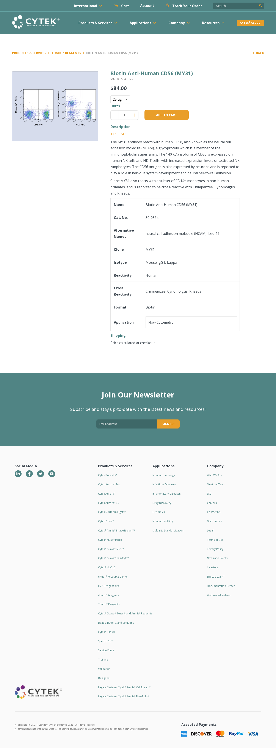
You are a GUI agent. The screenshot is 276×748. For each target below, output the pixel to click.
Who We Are (214, 475)
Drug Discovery (161, 503)
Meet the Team (216, 484)
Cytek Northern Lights (111, 512)
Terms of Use (215, 540)
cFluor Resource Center (113, 576)
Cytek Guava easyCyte (113, 558)
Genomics (158, 512)
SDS (124, 134)
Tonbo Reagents (66, 53)
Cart (124, 5)
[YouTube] (51, 473)
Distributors (214, 521)
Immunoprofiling (162, 521)
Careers (212, 503)
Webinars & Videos (218, 595)
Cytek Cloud (250, 23)
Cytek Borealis (107, 475)
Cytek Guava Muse (111, 549)
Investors (212, 567)
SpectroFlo (105, 641)
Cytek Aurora (106, 494)
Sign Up (168, 424)
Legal (210, 530)
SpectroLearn (215, 576)
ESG (209, 494)
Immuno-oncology (163, 475)
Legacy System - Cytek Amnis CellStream (124, 687)
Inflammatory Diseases (166, 494)
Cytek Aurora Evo (109, 484)
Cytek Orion (106, 521)
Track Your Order (186, 5)
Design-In (104, 678)
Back (260, 53)
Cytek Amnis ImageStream (116, 530)
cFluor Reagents (108, 595)
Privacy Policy (215, 549)
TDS (113, 134)
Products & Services (29, 53)
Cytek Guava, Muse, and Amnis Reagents (125, 613)
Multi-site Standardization (167, 530)
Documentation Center (221, 586)
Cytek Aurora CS (108, 503)
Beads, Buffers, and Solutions (116, 623)
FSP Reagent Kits (108, 586)
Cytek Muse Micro (110, 540)
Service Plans (106, 650)
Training (103, 659)
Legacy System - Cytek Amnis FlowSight (123, 696)
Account (147, 5)
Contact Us (213, 512)
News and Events (217, 558)
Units (115, 106)
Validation (104, 669)
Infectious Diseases (164, 484)
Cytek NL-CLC (107, 567)
